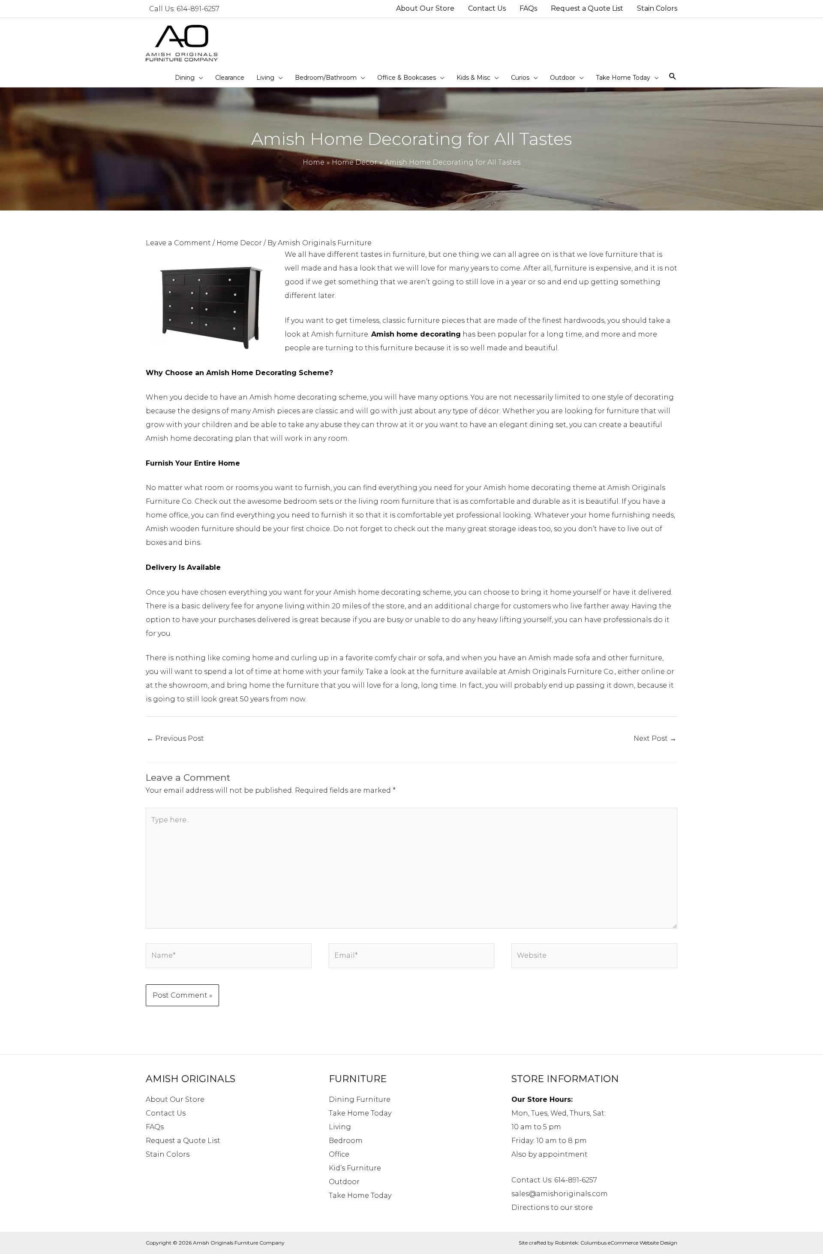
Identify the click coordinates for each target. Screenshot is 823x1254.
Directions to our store (552, 1207)
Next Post (655, 738)
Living (340, 1127)
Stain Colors (167, 1154)
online (653, 672)
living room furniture (396, 501)
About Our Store (175, 1099)
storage (503, 529)
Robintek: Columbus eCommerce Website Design (616, 1242)
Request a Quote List (183, 1141)
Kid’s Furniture (355, 1168)
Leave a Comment (178, 243)
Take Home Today (360, 1113)
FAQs (155, 1127)
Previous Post (175, 738)
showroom (188, 685)
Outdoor (344, 1182)
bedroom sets (308, 501)
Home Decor (239, 243)
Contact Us (166, 1113)
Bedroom (346, 1141)
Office (339, 1154)
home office (167, 515)
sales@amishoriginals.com (559, 1194)
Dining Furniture (359, 1099)
